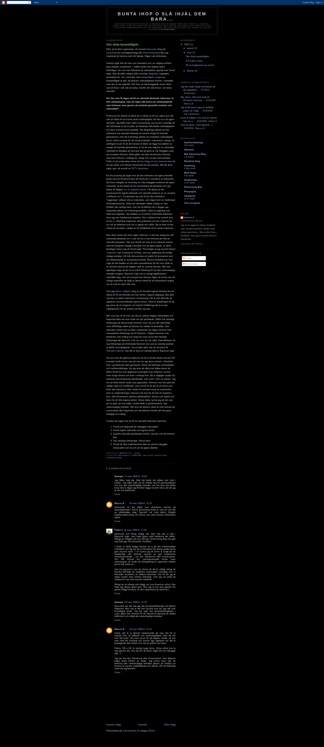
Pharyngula (190, 191)
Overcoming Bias (193, 187)
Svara (117, 494)
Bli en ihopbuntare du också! (200, 65)
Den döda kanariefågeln (197, 56)
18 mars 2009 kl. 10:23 (140, 503)
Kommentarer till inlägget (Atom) (139, 730)
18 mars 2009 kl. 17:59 (135, 530)
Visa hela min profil (192, 244)
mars (189, 52)
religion (148, 455)
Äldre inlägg (170, 724)
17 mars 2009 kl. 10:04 (135, 476)
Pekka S (118, 530)
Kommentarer (191, 264)
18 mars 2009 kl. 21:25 (135, 602)
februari (191, 71)
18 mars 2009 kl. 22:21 (140, 629)
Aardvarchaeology (193, 142)
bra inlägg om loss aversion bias (156, 161)
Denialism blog (192, 161)
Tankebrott (189, 196)
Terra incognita (192, 203)
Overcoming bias (151, 52)
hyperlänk (168, 29)
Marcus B (119, 503)
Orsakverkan (190, 180)
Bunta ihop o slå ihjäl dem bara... (162, 16)
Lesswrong (111, 52)
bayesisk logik (114, 252)
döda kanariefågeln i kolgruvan (150, 77)
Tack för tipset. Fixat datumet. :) (196, 125)
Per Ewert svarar (194, 61)
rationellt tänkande (130, 455)
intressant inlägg (154, 49)
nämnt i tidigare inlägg (126, 291)
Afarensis (189, 149)
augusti (191, 48)
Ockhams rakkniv (114, 351)
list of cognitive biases (135, 189)
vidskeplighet (114, 458)
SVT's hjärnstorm (139, 168)
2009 (187, 44)
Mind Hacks (190, 173)
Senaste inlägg (113, 724)
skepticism (160, 455)
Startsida (142, 724)
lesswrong (189, 165)
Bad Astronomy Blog (195, 154)
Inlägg (188, 258)
